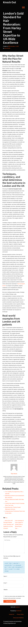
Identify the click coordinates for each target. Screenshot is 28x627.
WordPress (18, 610)
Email (5, 583)
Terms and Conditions (18, 617)
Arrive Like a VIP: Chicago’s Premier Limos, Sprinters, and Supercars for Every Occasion (8, 524)
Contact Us (11, 614)
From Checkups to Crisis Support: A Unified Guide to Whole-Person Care (19, 524)
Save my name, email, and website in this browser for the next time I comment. (13, 597)
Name (5, 576)
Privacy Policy (20, 614)
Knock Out (9, 2)
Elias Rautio (7, 48)
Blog (6, 517)
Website (5, 589)
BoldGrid (17, 607)
